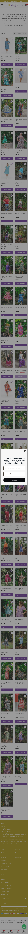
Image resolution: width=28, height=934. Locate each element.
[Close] (25, 451)
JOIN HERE (14, 480)
